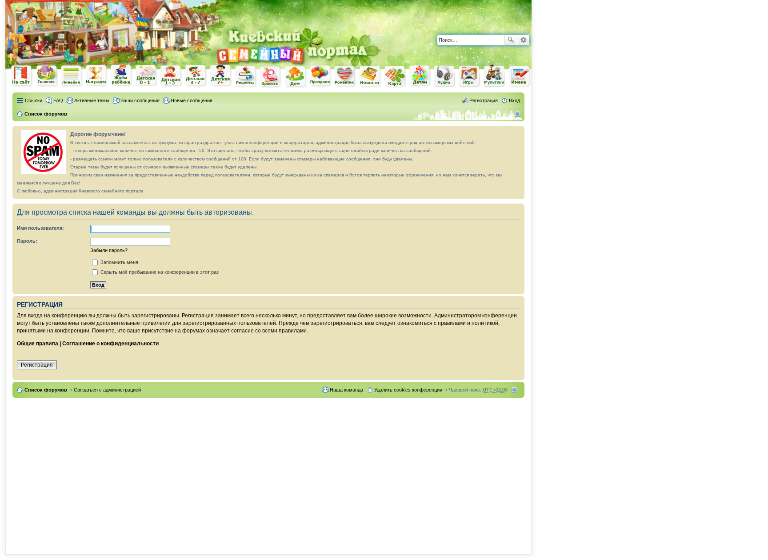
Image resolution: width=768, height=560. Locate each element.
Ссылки (33, 100)
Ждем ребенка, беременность (121, 75)
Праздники (320, 76)
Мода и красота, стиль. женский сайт (270, 76)
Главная (46, 75)
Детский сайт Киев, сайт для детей (420, 76)
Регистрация (37, 365)
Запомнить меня (118, 262)
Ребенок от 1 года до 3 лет (171, 76)
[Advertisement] (428, 13)
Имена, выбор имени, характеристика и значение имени (519, 76)
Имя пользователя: (40, 228)
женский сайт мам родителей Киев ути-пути (21, 76)
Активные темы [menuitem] (91, 100)
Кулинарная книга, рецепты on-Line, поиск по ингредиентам (245, 76)
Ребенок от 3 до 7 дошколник (196, 76)
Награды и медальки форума (96, 75)
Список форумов (45, 389)
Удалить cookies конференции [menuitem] (408, 389)
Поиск (510, 40)
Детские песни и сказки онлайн (444, 75)
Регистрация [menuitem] (483, 100)
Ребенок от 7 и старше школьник (220, 76)
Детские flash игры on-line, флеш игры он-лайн (469, 76)
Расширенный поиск (523, 40)
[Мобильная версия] (518, 113)
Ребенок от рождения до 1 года (146, 75)
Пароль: (27, 241)
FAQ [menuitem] (58, 100)
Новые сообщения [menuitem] (191, 100)
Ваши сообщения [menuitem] (140, 100)
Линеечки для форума (71, 75)
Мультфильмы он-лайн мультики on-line (494, 76)
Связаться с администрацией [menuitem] (107, 389)
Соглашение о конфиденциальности (110, 343)
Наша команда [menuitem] (346, 389)
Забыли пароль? (109, 250)
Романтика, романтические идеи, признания (345, 76)
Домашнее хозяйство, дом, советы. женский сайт (295, 77)
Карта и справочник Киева (395, 76)
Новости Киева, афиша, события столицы (370, 76)
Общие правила (37, 343)
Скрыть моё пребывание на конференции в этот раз (159, 272)
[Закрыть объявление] (517, 133)
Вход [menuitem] (514, 100)
